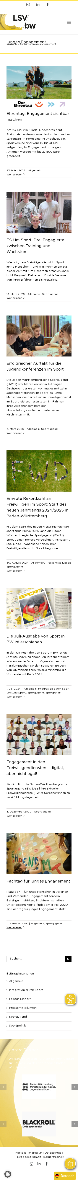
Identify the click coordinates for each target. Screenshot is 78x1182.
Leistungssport (16, 692)
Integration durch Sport (54, 688)
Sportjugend (50, 294)
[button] (3, 1087)
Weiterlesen (14, 174)
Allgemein (34, 170)
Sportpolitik (53, 692)
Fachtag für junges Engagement (38, 881)
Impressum (35, 1152)
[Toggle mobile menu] (69, 22)
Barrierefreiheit (53, 1157)
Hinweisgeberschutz (28, 1157)
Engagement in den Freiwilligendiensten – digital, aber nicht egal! (35, 768)
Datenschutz (53, 1152)
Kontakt (20, 1152)
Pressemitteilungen (58, 562)
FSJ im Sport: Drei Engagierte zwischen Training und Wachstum (35, 246)
